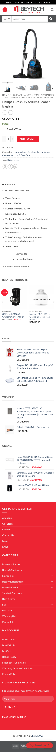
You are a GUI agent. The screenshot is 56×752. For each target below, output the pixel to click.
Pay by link (7, 622)
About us (7, 517)
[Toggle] (52, 564)
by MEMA (37, 735)
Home (5, 95)
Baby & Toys (8, 598)
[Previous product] (10, 112)
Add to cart (28, 138)
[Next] (49, 54)
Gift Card (7, 610)
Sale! (4, 604)
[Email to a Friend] (15, 166)
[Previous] (7, 54)
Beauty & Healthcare (12, 581)
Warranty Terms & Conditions (17, 668)
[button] (5, 9)
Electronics (8, 575)
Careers (6, 529)
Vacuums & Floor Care (17, 97)
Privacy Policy (9, 674)
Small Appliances (44, 95)
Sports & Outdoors (12, 593)
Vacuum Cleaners (43, 97)
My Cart (6, 651)
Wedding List (9, 616)
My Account (8, 639)
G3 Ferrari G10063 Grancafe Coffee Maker (13, 315)
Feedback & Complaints (14, 662)
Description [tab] (9, 184)
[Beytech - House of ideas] (29, 10)
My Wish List (9, 645)
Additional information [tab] (15, 190)
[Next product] (5, 112)
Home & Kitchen (10, 587)
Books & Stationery (12, 569)
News (5, 540)
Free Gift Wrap (14, 129)
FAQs (5, 546)
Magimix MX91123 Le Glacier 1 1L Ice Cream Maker (39, 317)
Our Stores (7, 523)
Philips (10, 160)
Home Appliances (21, 95)
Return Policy (9, 656)
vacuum (16, 160)
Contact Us (8, 535)
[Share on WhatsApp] (5, 166)
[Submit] (51, 19)
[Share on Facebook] (10, 166)
